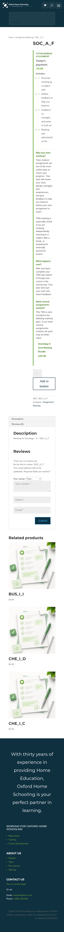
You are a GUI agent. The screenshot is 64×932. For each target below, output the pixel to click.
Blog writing (13, 836)
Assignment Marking (24, 37)
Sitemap (12, 869)
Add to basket (44, 384)
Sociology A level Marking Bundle (45, 348)
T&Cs (11, 862)
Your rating (19, 479)
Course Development (18, 843)
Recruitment (14, 866)
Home (11, 37)
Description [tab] (18, 419)
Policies (12, 858)
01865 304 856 (21, 898)
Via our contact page (16, 884)
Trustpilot (15, 22)
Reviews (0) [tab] (18, 424)
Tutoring (12, 839)
